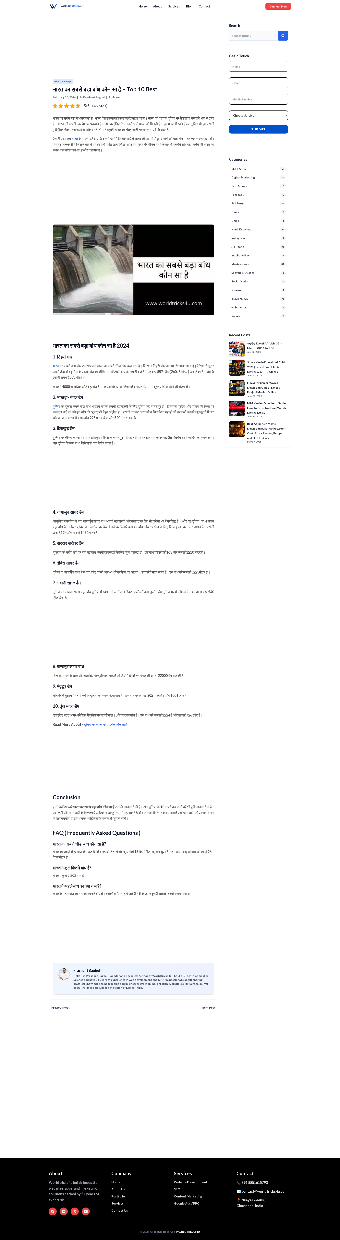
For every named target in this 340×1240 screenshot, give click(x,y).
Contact (204, 6)
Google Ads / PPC (186, 1203)
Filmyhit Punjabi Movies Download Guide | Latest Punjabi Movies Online (263, 387)
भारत (75, 138)
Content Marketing (188, 1196)
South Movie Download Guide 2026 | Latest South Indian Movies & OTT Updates (266, 367)
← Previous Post (59, 1007)
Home (143, 6)
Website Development (190, 1182)
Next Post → (210, 1007)
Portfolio (118, 1196)
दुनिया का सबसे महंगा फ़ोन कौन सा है (105, 724)
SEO (177, 1189)
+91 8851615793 (254, 1182)
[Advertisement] (166, 44)
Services (174, 6)
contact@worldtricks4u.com (264, 1191)
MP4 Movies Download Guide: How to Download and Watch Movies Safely (266, 408)
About (157, 6)
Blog (189, 6)
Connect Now (278, 6)
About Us (118, 1189)
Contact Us (119, 1210)
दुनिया (56, 406)
